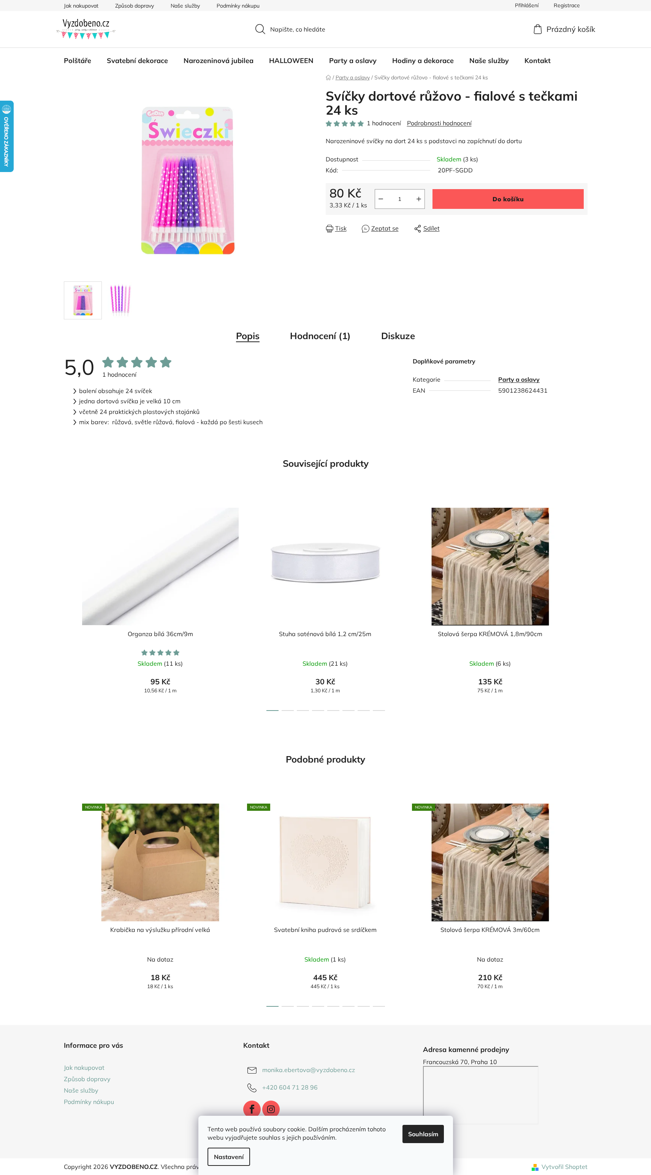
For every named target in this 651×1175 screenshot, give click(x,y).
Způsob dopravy (134, 5)
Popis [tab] (248, 335)
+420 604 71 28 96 (290, 1087)
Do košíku (508, 199)
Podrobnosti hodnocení (439, 123)
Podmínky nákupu (238, 5)
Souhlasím (423, 1134)
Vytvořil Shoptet (565, 1166)
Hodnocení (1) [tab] (320, 335)
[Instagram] (271, 1109)
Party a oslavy (519, 379)
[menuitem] (77, 61)
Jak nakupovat (81, 5)
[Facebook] (252, 1109)
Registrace (567, 5)
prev (70, 607)
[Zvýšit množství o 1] (418, 199)
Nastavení (229, 1157)
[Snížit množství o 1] (380, 199)
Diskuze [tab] (398, 335)
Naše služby (185, 5)
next (581, 607)
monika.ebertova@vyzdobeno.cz (308, 1070)
